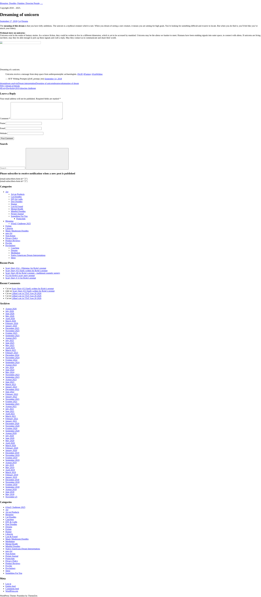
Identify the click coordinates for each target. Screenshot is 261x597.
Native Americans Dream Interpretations (28, 255)
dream (2, 83)
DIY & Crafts (17, 199)
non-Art (8, 233)
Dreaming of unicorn (45, 83)
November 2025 (12, 331)
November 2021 (12, 399)
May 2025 (9, 345)
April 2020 (10, 443)
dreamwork (58, 83)
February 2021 (11, 418)
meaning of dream (71, 83)
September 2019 (12, 460)
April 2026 (10, 318)
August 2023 (11, 379)
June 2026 (9, 313)
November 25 (11, 497)
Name (2, 123)
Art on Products (17, 194)
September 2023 (12, 377)
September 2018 (12, 487)
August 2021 (11, 406)
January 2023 (11, 387)
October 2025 (11, 333)
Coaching (15, 248)
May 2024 (9, 372)
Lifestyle (9, 228)
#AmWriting (97, 74)
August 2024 (11, 365)
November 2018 (12, 482)
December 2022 (12, 389)
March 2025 (10, 350)
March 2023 (10, 384)
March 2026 (10, 321)
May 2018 (9, 494)
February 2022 (11, 394)
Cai (19, 21)
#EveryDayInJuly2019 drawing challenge (18, 88)
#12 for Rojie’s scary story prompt (20, 275)
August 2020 (11, 433)
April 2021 (10, 414)
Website (3, 133)
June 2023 (9, 382)
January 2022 (11, 397)
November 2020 (12, 426)
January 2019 (11, 477)
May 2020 (9, 440)
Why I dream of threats (10, 86)
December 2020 (12, 423)
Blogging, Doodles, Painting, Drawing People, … (21, 3)
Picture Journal (17, 214)
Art (6, 192)
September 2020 (12, 431)
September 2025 (12, 335)
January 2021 (11, 421)
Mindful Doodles (18, 211)
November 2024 (12, 357)
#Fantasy (87, 74)
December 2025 (12, 328)
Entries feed (10, 586)
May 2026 (9, 316)
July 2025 (9, 340)
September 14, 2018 (53, 79)
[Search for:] (13, 168)
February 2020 (11, 448)
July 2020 (9, 436)
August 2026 (11, 309)
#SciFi (80, 74)
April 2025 (10, 348)
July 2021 (9, 409)
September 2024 (12, 362)
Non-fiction (10, 236)
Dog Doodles (16, 201)
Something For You (19, 216)
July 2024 (9, 367)
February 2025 (11, 353)
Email (2, 128)
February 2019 (11, 475)
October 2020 (11, 428)
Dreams (24, 21)
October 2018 (11, 484)
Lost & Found (17, 206)
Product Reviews (12, 240)
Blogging (9, 221)
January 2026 (11, 326)
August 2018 (11, 489)
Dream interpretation (27, 83)
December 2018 (12, 480)
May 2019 (9, 467)
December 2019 (12, 453)
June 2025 (9, 343)
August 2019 (11, 462)
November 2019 (12, 455)
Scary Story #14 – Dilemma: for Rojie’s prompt (25, 268)
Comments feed (12, 589)
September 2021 (12, 404)
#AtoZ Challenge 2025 (21, 223)
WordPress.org (11, 591)
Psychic (8, 243)
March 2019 (10, 472)
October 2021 (11, 401)
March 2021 (10, 416)
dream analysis (11, 83)
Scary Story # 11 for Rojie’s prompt (20, 278)
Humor (14, 204)
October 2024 (11, 360)
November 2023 (12, 375)
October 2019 (11, 458)
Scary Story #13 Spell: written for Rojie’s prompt (26, 270)
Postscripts (20, 218)
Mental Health (17, 209)
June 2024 (9, 370)
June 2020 (9, 438)
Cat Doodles (16, 197)
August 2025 (11, 338)
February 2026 (11, 323)
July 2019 (9, 465)
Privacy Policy (11, 238)
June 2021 (9, 411)
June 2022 (9, 392)
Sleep (13, 258)
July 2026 (9, 311)
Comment (5, 118)
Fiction (8, 226)
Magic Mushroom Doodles (17, 231)
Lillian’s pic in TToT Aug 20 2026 (26, 293)
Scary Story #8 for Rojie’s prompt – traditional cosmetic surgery (32, 273)
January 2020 (11, 450)
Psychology (10, 245)
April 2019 (10, 470)
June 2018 (9, 492)
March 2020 (10, 445)
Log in (8, 584)
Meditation (15, 253)
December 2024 (12, 355)
